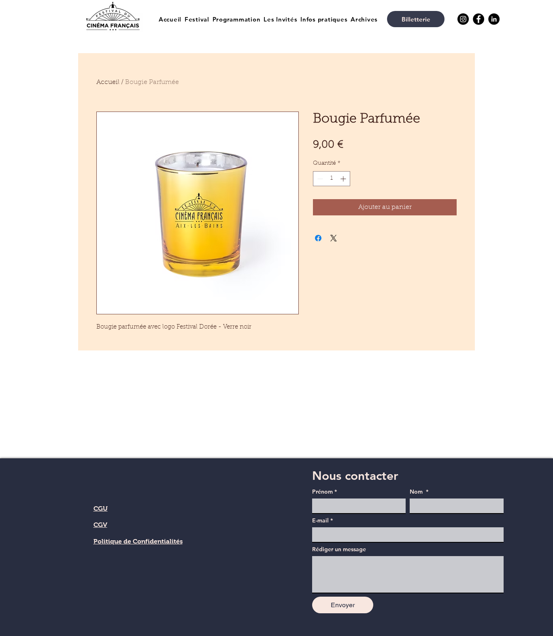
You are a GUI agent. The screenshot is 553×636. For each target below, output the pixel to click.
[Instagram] (463, 19)
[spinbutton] (331, 179)
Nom (419, 491)
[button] (197, 19)
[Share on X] (333, 238)
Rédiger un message (339, 549)
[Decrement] (319, 179)
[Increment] (344, 179)
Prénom (324, 491)
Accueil (107, 82)
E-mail (322, 520)
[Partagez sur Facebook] (318, 238)
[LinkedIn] (494, 19)
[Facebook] (478, 19)
